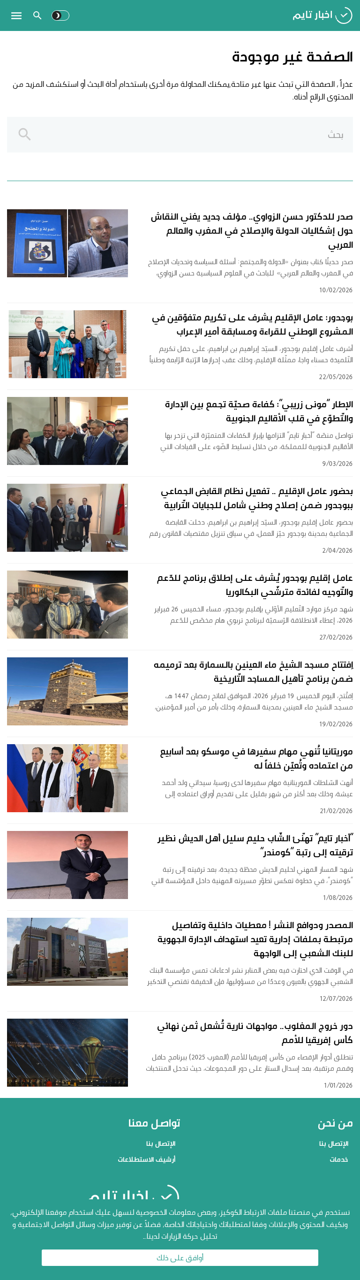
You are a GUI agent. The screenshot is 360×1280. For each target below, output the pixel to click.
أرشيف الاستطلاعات (146, 1159)
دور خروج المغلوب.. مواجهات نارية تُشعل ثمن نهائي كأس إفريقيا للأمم (255, 1032)
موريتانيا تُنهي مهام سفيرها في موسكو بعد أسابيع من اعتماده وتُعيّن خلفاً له (256, 758)
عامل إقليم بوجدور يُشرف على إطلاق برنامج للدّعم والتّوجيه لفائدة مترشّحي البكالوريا (255, 584)
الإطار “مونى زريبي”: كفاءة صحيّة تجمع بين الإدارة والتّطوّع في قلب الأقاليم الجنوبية (259, 411)
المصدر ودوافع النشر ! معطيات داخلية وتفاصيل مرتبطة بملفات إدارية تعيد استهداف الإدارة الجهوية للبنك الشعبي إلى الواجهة (255, 938)
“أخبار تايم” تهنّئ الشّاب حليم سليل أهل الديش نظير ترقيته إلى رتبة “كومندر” (255, 845)
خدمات (339, 1159)
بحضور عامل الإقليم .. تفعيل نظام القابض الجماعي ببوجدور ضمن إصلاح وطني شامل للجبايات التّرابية (257, 497)
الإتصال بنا (333, 1143)
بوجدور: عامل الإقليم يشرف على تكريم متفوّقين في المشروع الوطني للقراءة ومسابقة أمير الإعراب (252, 324)
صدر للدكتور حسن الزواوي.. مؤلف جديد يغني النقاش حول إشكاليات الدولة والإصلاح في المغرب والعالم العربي (251, 230)
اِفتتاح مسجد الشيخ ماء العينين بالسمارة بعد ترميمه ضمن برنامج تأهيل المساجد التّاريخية (253, 671)
